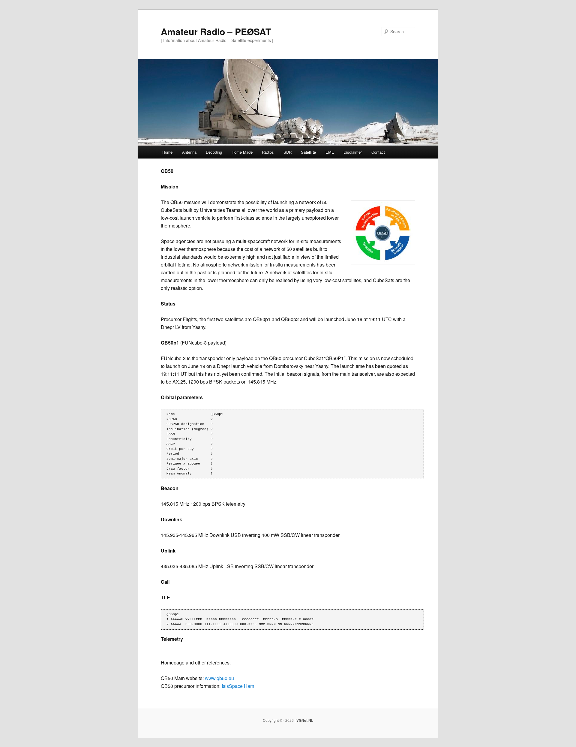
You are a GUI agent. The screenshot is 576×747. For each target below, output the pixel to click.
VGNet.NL (304, 720)
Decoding (214, 152)
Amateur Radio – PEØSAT (216, 31)
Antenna (189, 152)
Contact (378, 152)
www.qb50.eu (219, 678)
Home (167, 152)
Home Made (242, 152)
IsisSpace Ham (238, 685)
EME (330, 152)
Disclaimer (353, 152)
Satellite (308, 152)
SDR (288, 152)
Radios (268, 152)
